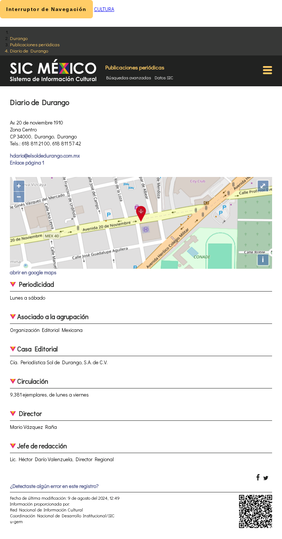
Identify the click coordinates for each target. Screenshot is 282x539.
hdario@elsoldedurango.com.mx (45, 155)
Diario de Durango (29, 50)
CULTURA (104, 9)
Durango (19, 38)
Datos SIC (164, 77)
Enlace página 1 (27, 162)
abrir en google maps (33, 272)
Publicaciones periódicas (34, 44)
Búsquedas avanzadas (128, 77)
